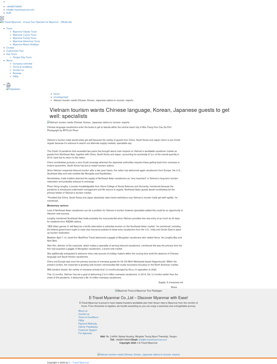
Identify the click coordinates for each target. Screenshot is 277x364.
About (9, 60)
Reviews (17, 73)
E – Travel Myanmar (79, 362)
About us (82, 310)
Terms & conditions (22, 66)
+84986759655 (14, 6)
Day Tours (11, 54)
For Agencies (85, 333)
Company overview (22, 63)
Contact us (18, 70)
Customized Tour (15, 50)
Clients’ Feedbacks (88, 326)
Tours (9, 28)
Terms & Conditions (88, 317)
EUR (9, 12)
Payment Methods (87, 323)
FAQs (15, 76)
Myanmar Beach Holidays (26, 44)
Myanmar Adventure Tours (26, 41)
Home (57, 93)
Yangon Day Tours (22, 57)
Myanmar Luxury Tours (24, 34)
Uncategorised (61, 97)
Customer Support (87, 330)
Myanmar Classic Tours (25, 31)
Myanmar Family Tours (24, 38)
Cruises (10, 47)
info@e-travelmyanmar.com (20, 9)
